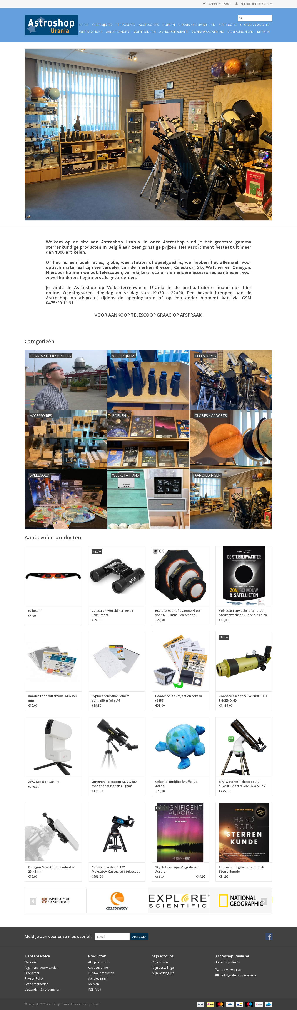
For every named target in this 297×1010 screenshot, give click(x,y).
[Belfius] (258, 1004)
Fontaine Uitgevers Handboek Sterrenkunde (241, 869)
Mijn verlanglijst (163, 973)
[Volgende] (264, 901)
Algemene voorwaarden (41, 967)
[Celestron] (117, 900)
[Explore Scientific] (179, 900)
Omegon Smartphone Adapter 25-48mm (51, 869)
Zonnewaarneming (208, 32)
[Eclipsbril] (53, 576)
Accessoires (149, 25)
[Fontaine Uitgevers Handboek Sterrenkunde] (244, 832)
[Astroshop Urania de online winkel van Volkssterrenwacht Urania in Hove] (51, 25)
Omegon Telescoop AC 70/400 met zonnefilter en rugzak (114, 784)
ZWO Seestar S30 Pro (44, 782)
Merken (263, 32)
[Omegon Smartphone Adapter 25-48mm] (53, 832)
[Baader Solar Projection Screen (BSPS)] (180, 661)
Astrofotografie (173, 32)
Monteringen (144, 32)
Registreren (160, 962)
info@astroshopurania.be (239, 975)
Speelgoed (228, 25)
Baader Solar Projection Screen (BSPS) (178, 698)
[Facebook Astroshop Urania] (268, 936)
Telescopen (125, 25)
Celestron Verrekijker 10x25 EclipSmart (112, 612)
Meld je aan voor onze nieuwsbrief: (58, 936)
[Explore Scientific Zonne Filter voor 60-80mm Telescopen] (180, 576)
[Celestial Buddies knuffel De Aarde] (180, 747)
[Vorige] (33, 901)
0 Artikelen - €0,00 (219, 4)
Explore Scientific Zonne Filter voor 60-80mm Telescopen (177, 612)
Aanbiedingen (117, 32)
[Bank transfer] (200, 1004)
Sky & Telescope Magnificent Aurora (177, 869)
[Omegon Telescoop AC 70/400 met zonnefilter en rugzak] (116, 747)
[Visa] (229, 1004)
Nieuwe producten (101, 973)
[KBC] (268, 1004)
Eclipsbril (35, 610)
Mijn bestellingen (163, 967)
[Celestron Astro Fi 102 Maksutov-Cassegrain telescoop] (116, 832)
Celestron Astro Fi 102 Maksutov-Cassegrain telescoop (116, 869)
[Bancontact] (239, 1004)
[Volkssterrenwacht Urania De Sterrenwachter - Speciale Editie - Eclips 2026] (244, 576)
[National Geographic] (241, 900)
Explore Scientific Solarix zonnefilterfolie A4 (110, 698)
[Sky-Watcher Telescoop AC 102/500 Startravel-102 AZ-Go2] (244, 747)
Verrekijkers (102, 25)
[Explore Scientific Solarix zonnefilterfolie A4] (116, 661)
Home (83, 25)
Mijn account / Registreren (256, 4)
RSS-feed (94, 989)
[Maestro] (249, 1004)
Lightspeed (93, 1004)
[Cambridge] (55, 900)
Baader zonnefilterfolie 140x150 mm (52, 698)
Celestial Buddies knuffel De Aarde (176, 784)
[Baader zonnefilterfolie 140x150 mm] (53, 661)
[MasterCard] (220, 1004)
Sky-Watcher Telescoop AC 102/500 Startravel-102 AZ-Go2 (242, 784)
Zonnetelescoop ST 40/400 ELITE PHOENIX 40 (243, 698)
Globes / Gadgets (254, 25)
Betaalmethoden (36, 984)
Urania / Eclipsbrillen (197, 25)
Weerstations (90, 32)
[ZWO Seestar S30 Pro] (53, 747)
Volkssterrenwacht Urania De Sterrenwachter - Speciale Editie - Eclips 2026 (243, 612)
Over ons (31, 962)
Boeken (168, 25)
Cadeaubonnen (240, 32)
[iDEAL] (210, 1004)
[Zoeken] (241, 18)
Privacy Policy (34, 978)
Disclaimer (32, 973)
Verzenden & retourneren (42, 989)
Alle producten (98, 962)
